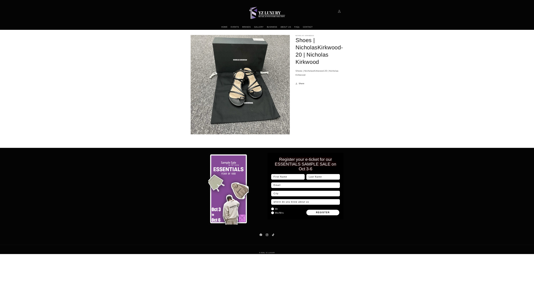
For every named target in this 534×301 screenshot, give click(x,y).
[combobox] (305, 193)
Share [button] (301, 83)
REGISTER (323, 212)
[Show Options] (337, 193)
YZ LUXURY (270, 252)
